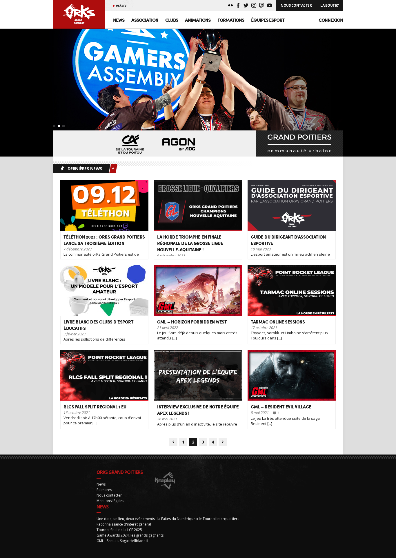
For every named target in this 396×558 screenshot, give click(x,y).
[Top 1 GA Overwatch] (198, 93)
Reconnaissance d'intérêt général (124, 524)
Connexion (331, 20)
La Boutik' (329, 5)
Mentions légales (110, 500)
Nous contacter (109, 495)
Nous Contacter (296, 5)
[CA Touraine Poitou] (130, 144)
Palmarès (104, 489)
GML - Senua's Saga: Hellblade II (122, 540)
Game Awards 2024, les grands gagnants (130, 535)
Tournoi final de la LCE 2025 (119, 529)
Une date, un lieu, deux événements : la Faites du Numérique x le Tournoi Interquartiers (168, 518)
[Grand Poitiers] (299, 143)
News (118, 20)
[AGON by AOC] (178, 144)
